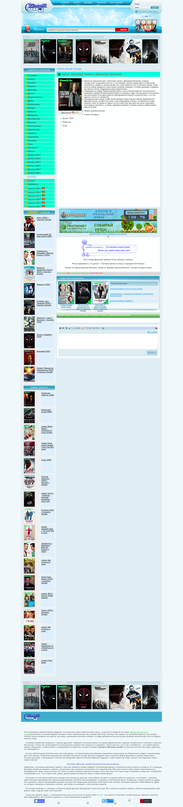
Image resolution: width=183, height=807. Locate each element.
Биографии (32, 75)
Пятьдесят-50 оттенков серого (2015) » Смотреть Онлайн (83, 308)
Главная (64, 3)
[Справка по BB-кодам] (156, 328)
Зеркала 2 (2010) (43, 284)
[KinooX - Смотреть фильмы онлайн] (31, 721)
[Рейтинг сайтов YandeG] (121, 802)
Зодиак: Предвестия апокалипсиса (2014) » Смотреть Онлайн (45, 370)
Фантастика (33, 148)
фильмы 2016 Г (34, 159)
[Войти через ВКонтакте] (137, 21)
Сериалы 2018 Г (34, 200)
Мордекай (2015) (43, 351)
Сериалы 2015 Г (34, 189)
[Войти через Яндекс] (143, 21)
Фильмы (88, 3)
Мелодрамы (33, 115)
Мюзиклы (32, 122)
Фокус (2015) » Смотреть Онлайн (44, 219)
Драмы (31, 101)
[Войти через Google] (149, 21)
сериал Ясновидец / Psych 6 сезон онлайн (126, 289)
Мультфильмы (34, 119)
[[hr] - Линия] (100, 328)
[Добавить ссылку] (69, 328)
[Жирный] (60, 328)
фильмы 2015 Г (34, 155)
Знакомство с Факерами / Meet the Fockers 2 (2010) (45, 253)
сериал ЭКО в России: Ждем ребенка (47, 596)
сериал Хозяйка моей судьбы (66, 306)
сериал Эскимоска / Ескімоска (121, 301)
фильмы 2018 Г (34, 166)
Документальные (35, 97)
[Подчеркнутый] (66, 328)
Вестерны (32, 83)
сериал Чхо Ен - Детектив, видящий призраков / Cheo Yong (47, 497)
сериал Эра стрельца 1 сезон (46, 629)
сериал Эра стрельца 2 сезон (46, 562)
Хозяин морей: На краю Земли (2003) (44, 235)
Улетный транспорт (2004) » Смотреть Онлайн (45, 481)
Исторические (34, 104)
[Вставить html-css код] (81, 328)
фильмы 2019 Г (34, 169)
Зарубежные (33, 184)
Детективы (32, 90)
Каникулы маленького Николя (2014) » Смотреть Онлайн (45, 271)
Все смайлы (152, 332)
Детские (31, 94)
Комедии (31, 108)
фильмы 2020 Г (34, 173)
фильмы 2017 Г (34, 162)
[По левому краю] (91, 328)
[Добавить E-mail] (72, 328)
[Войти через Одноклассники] (154, 21)
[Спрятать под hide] (84, 328)
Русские (31, 181)
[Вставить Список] (87, 328)
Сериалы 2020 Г (34, 207)
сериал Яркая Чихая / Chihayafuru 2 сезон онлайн (46, 429)
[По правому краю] (97, 328)
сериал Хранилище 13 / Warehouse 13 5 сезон (47, 647)
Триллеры (32, 140)
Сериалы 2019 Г (34, 203)
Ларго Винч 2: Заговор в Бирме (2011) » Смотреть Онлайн (100, 308)
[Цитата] (78, 328)
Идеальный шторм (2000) (46, 411)
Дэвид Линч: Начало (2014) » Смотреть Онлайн (47, 580)
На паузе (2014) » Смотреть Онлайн (47, 512)
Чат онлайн (116, 3)
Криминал (32, 112)
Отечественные (34, 126)
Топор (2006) (46, 460)
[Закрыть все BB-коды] (103, 328)
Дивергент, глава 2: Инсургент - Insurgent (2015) (45, 320)
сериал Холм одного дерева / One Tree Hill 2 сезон (47, 446)
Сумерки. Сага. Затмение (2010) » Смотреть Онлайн (44, 303)
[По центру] (94, 328)
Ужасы (30, 144)
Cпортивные (33, 137)
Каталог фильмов (65, 69)
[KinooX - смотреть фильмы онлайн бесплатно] (35, 13)
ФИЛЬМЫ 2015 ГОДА (117, 36)
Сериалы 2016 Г (34, 192)
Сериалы (101, 3)
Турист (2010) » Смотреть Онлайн (47, 612)
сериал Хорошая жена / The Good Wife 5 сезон (47, 530)
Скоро (76, 3)
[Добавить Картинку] (75, 328)
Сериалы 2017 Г (34, 196)
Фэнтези (31, 151)
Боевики (31, 79)
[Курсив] (63, 328)
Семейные (32, 133)
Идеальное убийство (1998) (47, 394)
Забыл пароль (153, 11)
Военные (31, 86)
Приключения (34, 130)
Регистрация (142, 11)
